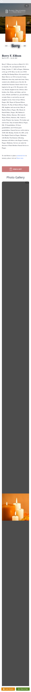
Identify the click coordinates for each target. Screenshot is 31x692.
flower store (20, 158)
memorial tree (21, 155)
